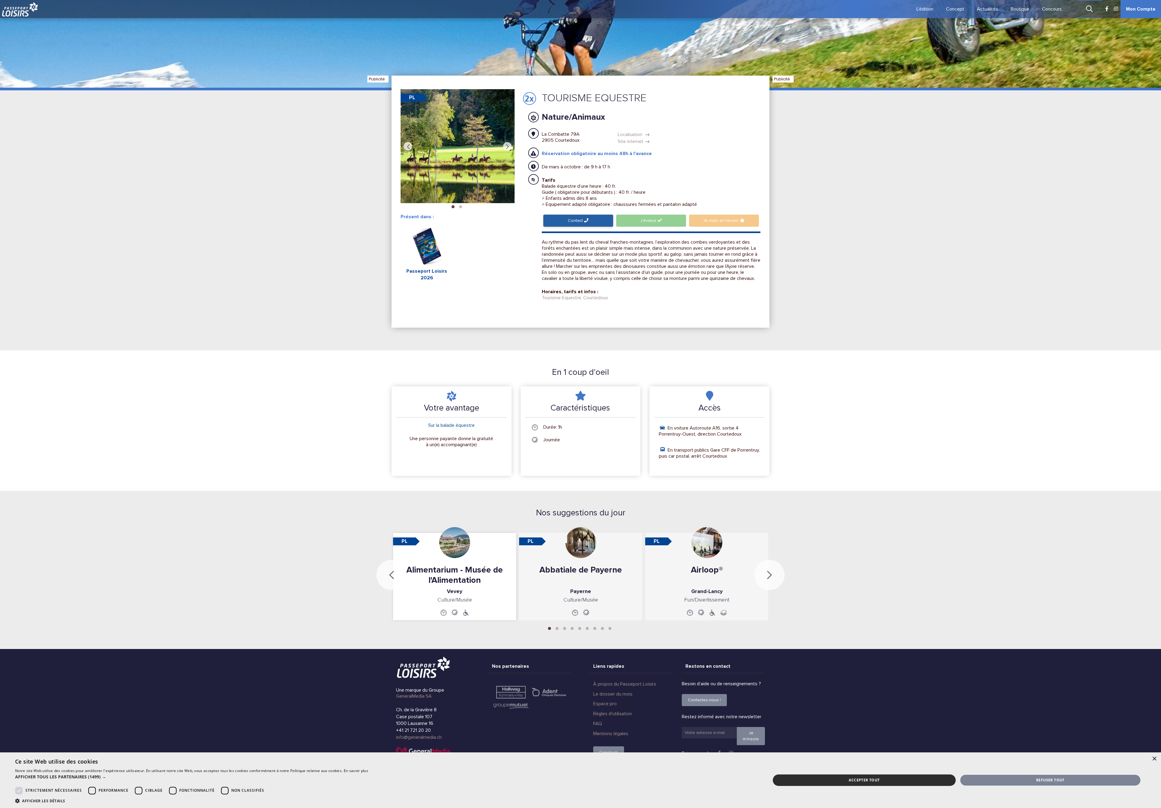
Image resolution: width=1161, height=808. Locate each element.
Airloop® (707, 570)
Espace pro (605, 704)
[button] (191, 777)
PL (412, 97)
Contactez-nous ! (704, 700)
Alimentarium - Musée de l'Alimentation (454, 575)
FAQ (597, 724)
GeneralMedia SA (414, 696)
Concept (955, 9)
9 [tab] (610, 628)
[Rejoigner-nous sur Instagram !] (1115, 9)
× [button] (1154, 759)
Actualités (987, 9)
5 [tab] (580, 628)
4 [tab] (572, 628)
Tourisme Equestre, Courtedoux (575, 298)
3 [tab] (565, 628)
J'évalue (649, 220)
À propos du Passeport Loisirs (624, 684)
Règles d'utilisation (612, 714)
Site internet (630, 141)
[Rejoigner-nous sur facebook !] (1106, 9)
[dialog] (580, 780)
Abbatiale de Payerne (580, 570)
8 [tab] (603, 628)
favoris (721, 220)
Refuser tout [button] (1050, 780)
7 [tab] (595, 628)
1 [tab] (453, 206)
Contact (576, 220)
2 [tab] (460, 206)
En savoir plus (356, 770)
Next (507, 146)
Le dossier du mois (613, 694)
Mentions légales (610, 734)
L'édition (924, 9)
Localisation (630, 134)
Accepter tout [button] (864, 780)
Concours (1052, 9)
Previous (408, 146)
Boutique (1020, 9)
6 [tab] (587, 628)
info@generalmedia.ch (419, 737)
